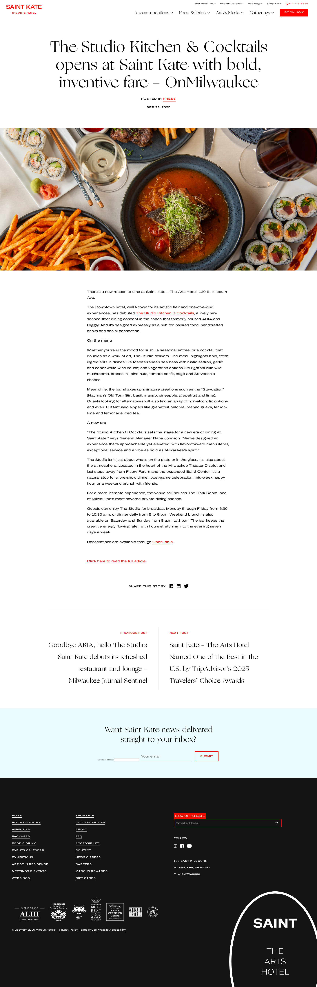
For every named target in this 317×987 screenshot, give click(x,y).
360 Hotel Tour (205, 3)
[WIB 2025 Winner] (96, 909)
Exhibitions (22, 857)
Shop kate (85, 815)
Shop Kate (274, 3)
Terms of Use (88, 930)
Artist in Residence (30, 864)
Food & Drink (24, 843)
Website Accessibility (112, 930)
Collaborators (90, 822)
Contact (83, 850)
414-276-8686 (189, 874)
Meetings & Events (29, 871)
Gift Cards (86, 878)
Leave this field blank (105, 759)
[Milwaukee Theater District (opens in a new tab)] (136, 912)
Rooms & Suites (26, 822)
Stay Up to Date (190, 815)
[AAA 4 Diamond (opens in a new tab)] (79, 912)
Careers (84, 864)
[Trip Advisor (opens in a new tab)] (58, 912)
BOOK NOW (294, 12)
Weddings (21, 878)
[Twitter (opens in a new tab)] (186, 586)
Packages (255, 3)
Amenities (21, 829)
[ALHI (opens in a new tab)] (29, 913)
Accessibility (88, 843)
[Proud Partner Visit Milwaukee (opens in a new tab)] (152, 912)
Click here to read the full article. (117, 561)
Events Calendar (232, 3)
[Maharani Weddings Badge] (115, 912)
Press (169, 98)
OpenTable (162, 542)
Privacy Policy (68, 930)
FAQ (79, 836)
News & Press (88, 857)
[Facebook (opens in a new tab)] (171, 586)
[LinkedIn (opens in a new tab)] (179, 586)
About (81, 829)
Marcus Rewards (92, 871)
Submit (206, 758)
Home (17, 815)
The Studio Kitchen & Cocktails (165, 313)
